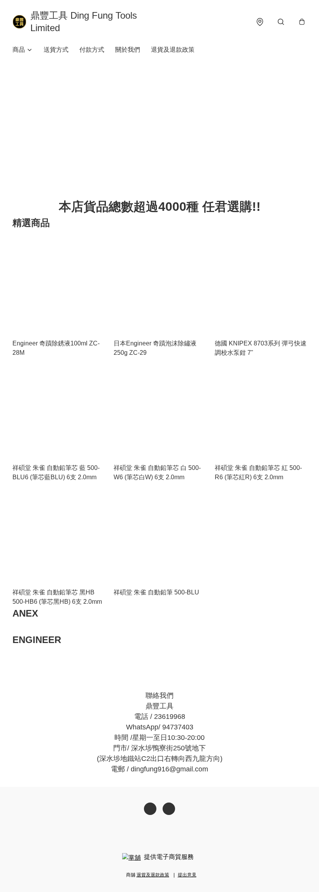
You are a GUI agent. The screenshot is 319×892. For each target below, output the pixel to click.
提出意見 (187, 875)
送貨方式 (56, 49)
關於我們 (127, 49)
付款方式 (91, 49)
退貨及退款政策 (173, 49)
